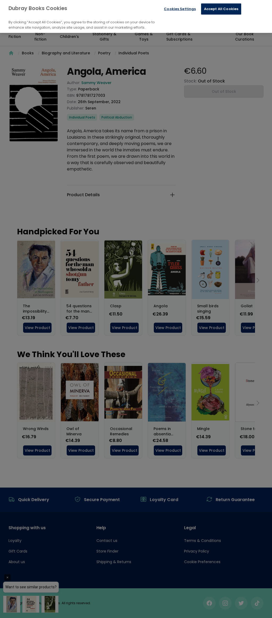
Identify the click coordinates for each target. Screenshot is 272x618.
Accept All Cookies (221, 8)
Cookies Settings (180, 8)
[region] (136, 16)
